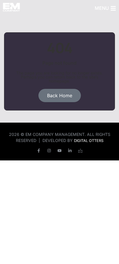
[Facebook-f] (39, 151)
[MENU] (113, 8)
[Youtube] (59, 151)
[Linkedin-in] (70, 151)
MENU (102, 8)
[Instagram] (49, 151)
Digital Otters (88, 140)
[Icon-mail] (80, 151)
